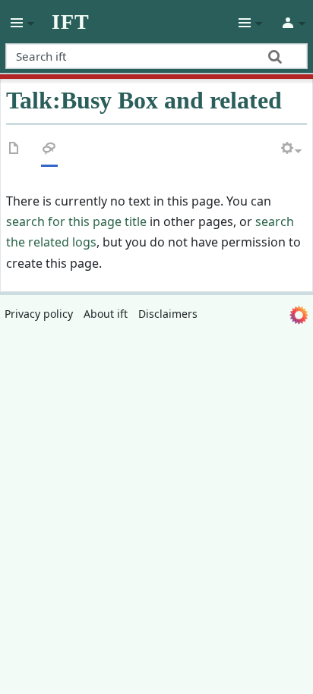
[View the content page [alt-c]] (14, 151)
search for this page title (76, 221)
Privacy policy (39, 313)
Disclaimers (168, 313)
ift (71, 22)
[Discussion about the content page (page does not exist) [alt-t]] (49, 151)
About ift (106, 313)
